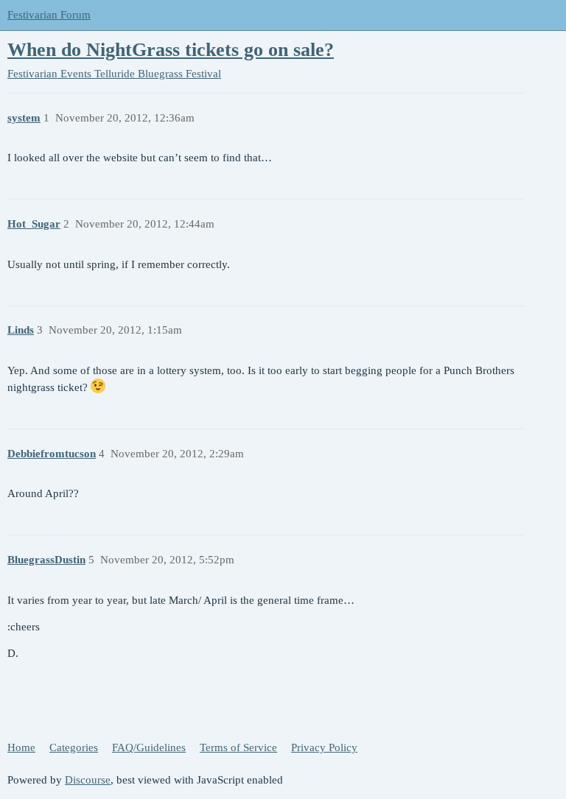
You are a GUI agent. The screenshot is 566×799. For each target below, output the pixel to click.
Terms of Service (238, 747)
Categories (73, 747)
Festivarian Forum (49, 15)
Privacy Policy (324, 747)
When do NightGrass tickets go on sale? (170, 49)
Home (21, 747)
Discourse (88, 780)
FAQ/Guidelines (149, 747)
